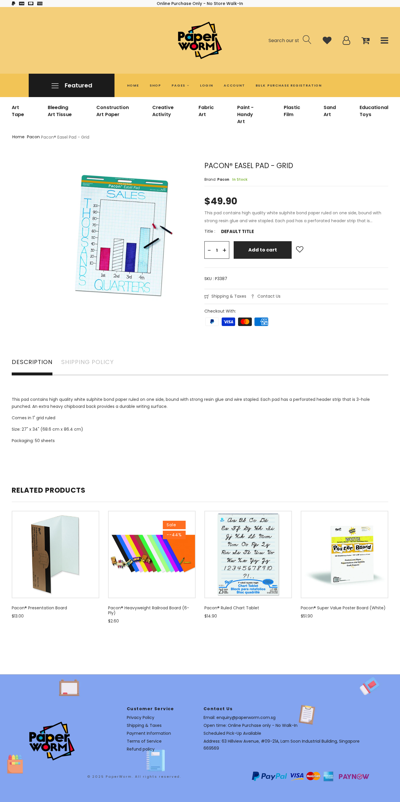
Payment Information (149, 733)
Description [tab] (32, 362)
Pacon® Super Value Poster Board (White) (343, 608)
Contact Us (269, 296)
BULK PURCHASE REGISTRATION (289, 85)
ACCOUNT (234, 85)
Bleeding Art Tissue (60, 111)
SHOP (155, 85)
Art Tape (18, 111)
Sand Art (330, 111)
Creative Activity (163, 111)
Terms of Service (144, 741)
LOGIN (206, 85)
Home (18, 137)
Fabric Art (206, 111)
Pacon (33, 137)
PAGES (179, 85)
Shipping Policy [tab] (87, 362)
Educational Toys (374, 111)
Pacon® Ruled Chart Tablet (231, 608)
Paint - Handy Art (245, 114)
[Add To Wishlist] (299, 249)
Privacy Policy (140, 717)
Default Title (237, 231)
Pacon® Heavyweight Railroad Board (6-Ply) (148, 610)
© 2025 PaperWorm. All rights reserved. (134, 776)
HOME (133, 85)
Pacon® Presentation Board (39, 608)
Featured (77, 85)
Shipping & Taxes (228, 296)
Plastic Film (292, 111)
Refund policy (141, 749)
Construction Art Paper (112, 111)
